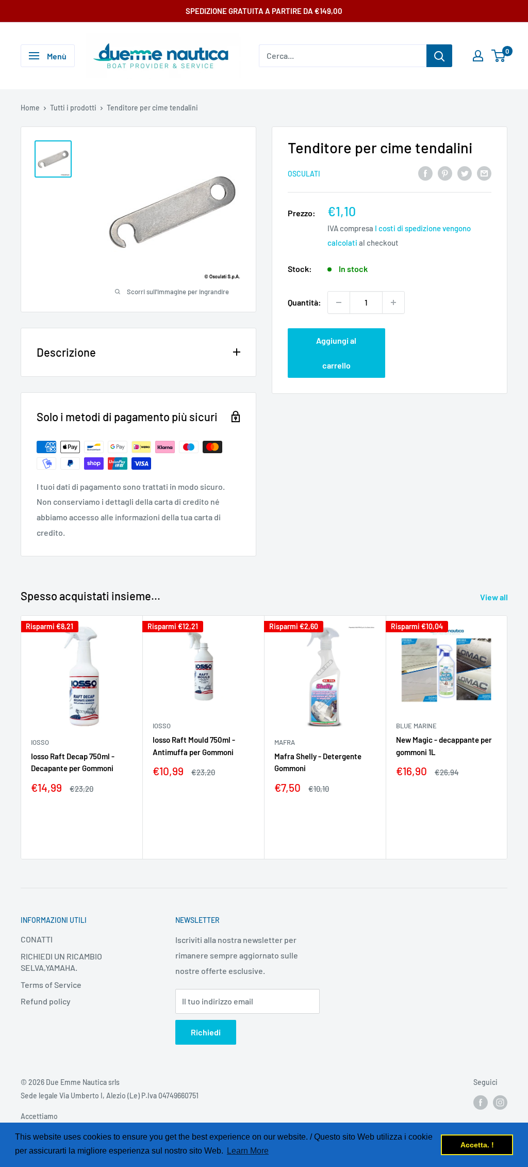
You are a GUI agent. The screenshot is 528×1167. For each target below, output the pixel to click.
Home (30, 107)
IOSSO (40, 742)
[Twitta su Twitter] (464, 173)
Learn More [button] (248, 1150)
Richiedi (206, 1032)
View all (494, 597)
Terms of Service (51, 984)
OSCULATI (304, 173)
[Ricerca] (439, 55)
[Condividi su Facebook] (425, 173)
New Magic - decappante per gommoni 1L (444, 745)
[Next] (508, 737)
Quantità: (304, 302)
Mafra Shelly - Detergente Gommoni (317, 762)
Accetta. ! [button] (477, 1145)
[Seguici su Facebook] (480, 1102)
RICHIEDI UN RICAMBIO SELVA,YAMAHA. (61, 961)
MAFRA (284, 742)
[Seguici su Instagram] (500, 1102)
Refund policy (46, 1001)
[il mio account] (478, 55)
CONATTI (37, 939)
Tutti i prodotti (73, 107)
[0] (498, 56)
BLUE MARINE (416, 726)
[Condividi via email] (484, 173)
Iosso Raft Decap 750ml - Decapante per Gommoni (72, 762)
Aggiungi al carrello (336, 352)
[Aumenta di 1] (393, 302)
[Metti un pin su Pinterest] (445, 173)
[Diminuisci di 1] (339, 302)
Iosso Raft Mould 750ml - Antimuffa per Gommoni (194, 745)
